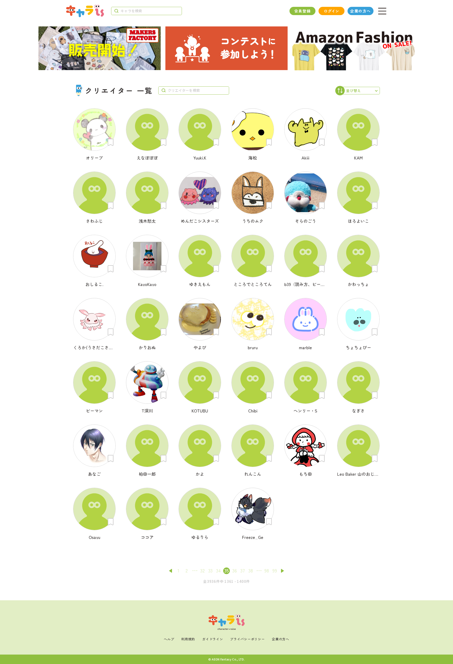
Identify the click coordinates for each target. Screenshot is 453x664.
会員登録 (302, 11)
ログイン (331, 11)
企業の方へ (360, 11)
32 (202, 570)
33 (210, 570)
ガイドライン (212, 639)
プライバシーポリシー (247, 639)
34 (218, 570)
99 (274, 570)
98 (266, 570)
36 (234, 570)
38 (250, 570)
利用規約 (188, 639)
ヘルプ (169, 639)
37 (242, 570)
